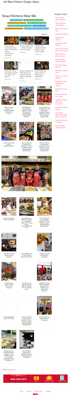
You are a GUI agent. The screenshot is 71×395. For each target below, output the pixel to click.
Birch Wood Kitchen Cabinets (61, 66)
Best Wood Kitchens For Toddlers (61, 95)
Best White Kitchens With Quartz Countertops (61, 102)
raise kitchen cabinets (39, 26)
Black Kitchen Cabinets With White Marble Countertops (61, 115)
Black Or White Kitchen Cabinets (60, 19)
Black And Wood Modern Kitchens (60, 55)
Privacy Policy (38, 391)
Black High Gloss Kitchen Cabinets (60, 60)
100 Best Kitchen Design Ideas (21, 1)
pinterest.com (12, 369)
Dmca (21, 391)
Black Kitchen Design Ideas (61, 71)
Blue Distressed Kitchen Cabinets (60, 127)
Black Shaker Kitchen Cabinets (61, 108)
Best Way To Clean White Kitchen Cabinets (61, 83)
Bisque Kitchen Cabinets (59, 38)
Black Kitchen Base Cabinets (61, 44)
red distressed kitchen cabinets (14, 28)
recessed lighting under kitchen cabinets (19, 26)
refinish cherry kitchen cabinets (37, 23)
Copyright (48, 391)
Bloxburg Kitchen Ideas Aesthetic (60, 24)
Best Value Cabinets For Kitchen (61, 121)
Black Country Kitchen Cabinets (61, 77)
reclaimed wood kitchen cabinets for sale (36, 28)
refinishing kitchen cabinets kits (17, 23)
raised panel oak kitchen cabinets (33, 20)
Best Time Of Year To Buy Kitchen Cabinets (61, 49)
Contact (29, 391)
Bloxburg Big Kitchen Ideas (61, 29)
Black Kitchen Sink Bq (61, 34)
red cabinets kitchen (16, 20)
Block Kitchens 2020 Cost (61, 90)
